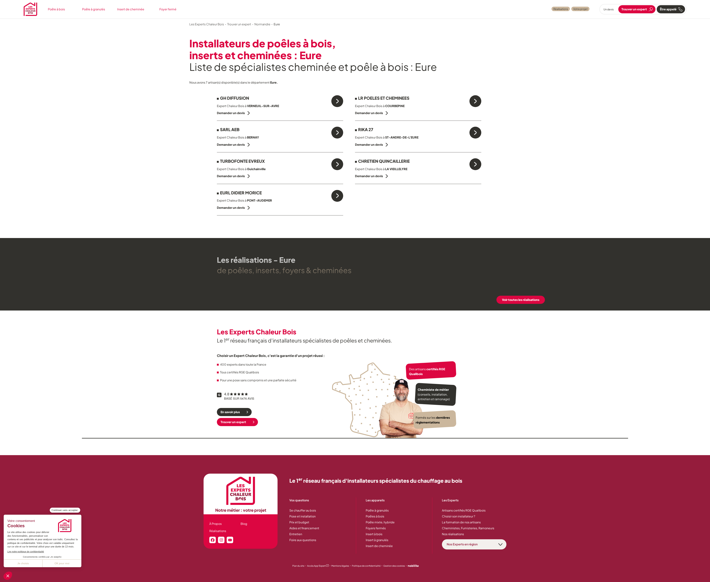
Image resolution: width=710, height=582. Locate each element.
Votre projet (580, 9)
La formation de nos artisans (461, 522)
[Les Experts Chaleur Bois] (241, 491)
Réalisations (560, 9)
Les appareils (375, 500)
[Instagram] (221, 540)
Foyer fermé (167, 9)
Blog (244, 524)
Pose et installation (302, 516)
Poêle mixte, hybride (380, 522)
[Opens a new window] (413, 566)
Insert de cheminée (130, 9)
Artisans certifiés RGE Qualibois (464, 510)
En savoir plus (230, 412)
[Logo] (30, 9)
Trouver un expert (233, 422)
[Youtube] (230, 540)
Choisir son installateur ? (458, 516)
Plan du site (298, 565)
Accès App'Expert (318, 565)
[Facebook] (212, 540)
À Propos (215, 524)
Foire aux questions (302, 540)
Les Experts (450, 500)
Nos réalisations (453, 534)
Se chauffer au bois (302, 510)
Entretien (295, 534)
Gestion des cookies (394, 565)
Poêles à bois (375, 516)
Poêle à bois (56, 9)
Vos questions (299, 500)
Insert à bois (374, 534)
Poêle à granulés (93, 9)
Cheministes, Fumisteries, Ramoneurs (468, 528)
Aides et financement (304, 528)
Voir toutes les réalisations (520, 300)
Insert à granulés (377, 540)
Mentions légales (340, 565)
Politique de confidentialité (366, 565)
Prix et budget (299, 522)
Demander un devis (231, 113)
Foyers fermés (376, 528)
